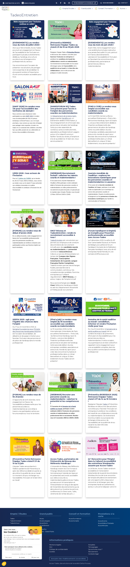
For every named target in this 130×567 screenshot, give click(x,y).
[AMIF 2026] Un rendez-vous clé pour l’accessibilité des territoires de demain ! (26, 108)
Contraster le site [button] (12, 3)
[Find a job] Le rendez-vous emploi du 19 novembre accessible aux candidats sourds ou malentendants (63, 322)
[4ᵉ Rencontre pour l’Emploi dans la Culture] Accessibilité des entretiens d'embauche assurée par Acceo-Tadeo (102, 462)
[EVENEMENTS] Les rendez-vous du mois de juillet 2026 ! (26, 44)
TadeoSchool (14, 523)
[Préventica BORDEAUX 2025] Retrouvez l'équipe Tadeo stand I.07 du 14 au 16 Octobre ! (102, 397)
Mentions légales (55, 545)
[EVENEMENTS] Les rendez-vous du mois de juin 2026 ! (101, 44)
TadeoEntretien (56, 240)
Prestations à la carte (106, 515)
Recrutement (93, 552)
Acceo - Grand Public (47, 531)
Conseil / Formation (105, 8)
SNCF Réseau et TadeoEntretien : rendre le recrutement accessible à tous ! (63, 234)
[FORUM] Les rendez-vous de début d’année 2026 (27, 232)
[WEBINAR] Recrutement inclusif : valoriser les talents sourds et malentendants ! (64, 175)
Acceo (42, 518)
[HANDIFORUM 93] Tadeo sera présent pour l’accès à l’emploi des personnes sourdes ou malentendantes (63, 109)
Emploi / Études (18, 514)
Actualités (91, 545)
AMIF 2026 (29, 116)
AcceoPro (43, 529)
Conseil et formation (79, 514)
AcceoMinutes (103, 525)
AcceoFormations (75, 518)
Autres (122, 8)
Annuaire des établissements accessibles (68, 559)
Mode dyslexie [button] (29, 3)
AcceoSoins (44, 523)
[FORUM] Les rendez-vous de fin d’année (27, 395)
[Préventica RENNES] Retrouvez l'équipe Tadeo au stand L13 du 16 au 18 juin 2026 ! (64, 46)
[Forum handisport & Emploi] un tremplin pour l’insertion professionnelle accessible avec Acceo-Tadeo (102, 234)
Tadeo (105, 404)
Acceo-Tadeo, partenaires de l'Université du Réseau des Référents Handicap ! (64, 461)
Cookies (52, 552)
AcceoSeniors (44, 525)
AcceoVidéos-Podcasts (106, 523)
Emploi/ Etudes (69, 8)
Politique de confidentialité (58, 549)
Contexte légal (93, 554)
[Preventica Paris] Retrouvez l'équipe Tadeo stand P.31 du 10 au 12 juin (27, 461)
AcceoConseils (74, 521)
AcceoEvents (102, 521)
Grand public (86, 8)
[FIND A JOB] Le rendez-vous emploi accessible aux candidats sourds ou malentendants (102, 109)
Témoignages (93, 547)
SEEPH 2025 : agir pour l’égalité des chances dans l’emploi (25, 321)
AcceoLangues (45, 521)
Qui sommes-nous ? (95, 549)
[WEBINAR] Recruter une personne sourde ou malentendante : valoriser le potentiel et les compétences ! (64, 399)
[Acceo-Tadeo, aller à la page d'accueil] (5, 8)
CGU (50, 547)
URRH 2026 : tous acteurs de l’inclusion (26, 174)
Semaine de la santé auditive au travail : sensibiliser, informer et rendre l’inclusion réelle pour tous (102, 322)
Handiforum (66, 118)
